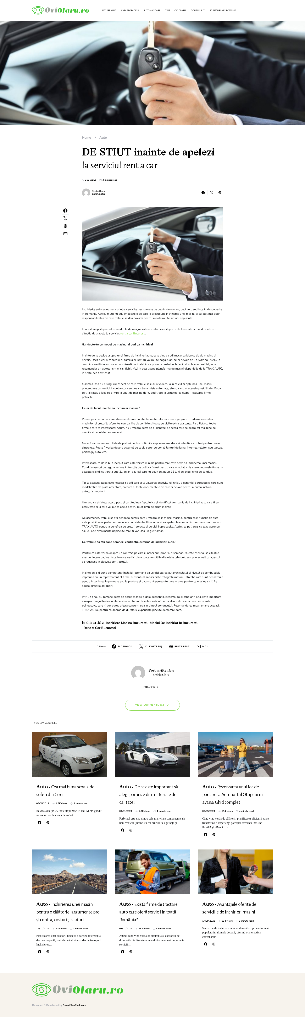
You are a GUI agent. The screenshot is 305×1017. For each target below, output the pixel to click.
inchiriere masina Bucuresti (126, 623)
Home (86, 137)
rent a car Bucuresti (132, 333)
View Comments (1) (149, 704)
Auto (103, 137)
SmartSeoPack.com (74, 1005)
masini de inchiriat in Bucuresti (173, 623)
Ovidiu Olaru (98, 191)
